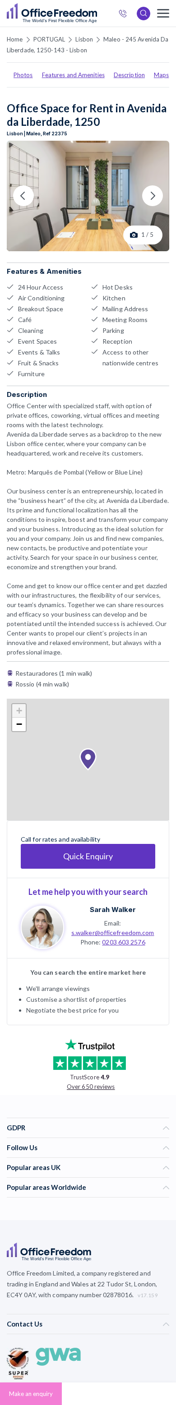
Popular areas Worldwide (46, 1187)
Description (129, 74)
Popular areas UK (33, 1167)
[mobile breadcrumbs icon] (163, 13)
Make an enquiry (31, 1393)
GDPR (16, 1128)
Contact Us (24, 1324)
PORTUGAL (49, 39)
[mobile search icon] (143, 13)
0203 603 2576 (123, 942)
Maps (161, 74)
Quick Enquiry (88, 856)
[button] (88, 759)
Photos (23, 74)
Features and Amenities (73, 74)
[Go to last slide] (23, 195)
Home (15, 39)
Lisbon (84, 39)
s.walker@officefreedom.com (112, 932)
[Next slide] (152, 195)
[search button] (96, 13)
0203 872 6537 (125, 14)
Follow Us (22, 1147)
